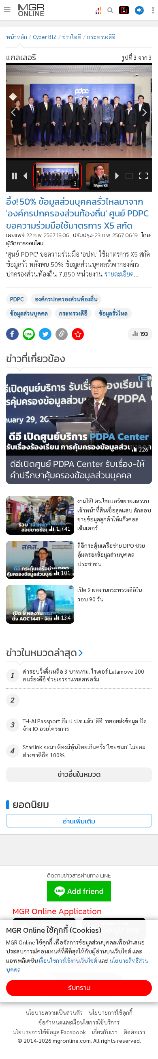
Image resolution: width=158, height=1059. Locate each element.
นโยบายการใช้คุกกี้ (110, 1012)
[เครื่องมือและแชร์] (154, 10)
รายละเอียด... (122, 274)
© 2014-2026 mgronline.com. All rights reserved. (79, 1040)
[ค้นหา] (110, 10)
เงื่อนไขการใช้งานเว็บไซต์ (68, 960)
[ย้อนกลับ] (13, 111)
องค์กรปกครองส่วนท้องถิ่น (66, 299)
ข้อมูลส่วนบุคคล (29, 313)
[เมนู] (7, 9)
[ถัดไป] (145, 111)
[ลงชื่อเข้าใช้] (139, 10)
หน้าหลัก (16, 36)
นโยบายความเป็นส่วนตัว (54, 1012)
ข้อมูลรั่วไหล (113, 313)
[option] (79, 111)
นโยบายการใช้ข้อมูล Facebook (49, 1031)
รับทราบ (79, 988)
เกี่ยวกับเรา (104, 1031)
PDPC (16, 299)
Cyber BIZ (45, 36)
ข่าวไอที (71, 36)
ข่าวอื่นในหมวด (79, 774)
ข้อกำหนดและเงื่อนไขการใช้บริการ (79, 1022)
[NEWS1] (124, 10)
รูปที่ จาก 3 (137, 57)
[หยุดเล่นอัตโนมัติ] (14, 176)
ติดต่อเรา (134, 1031)
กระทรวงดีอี (73, 313)
